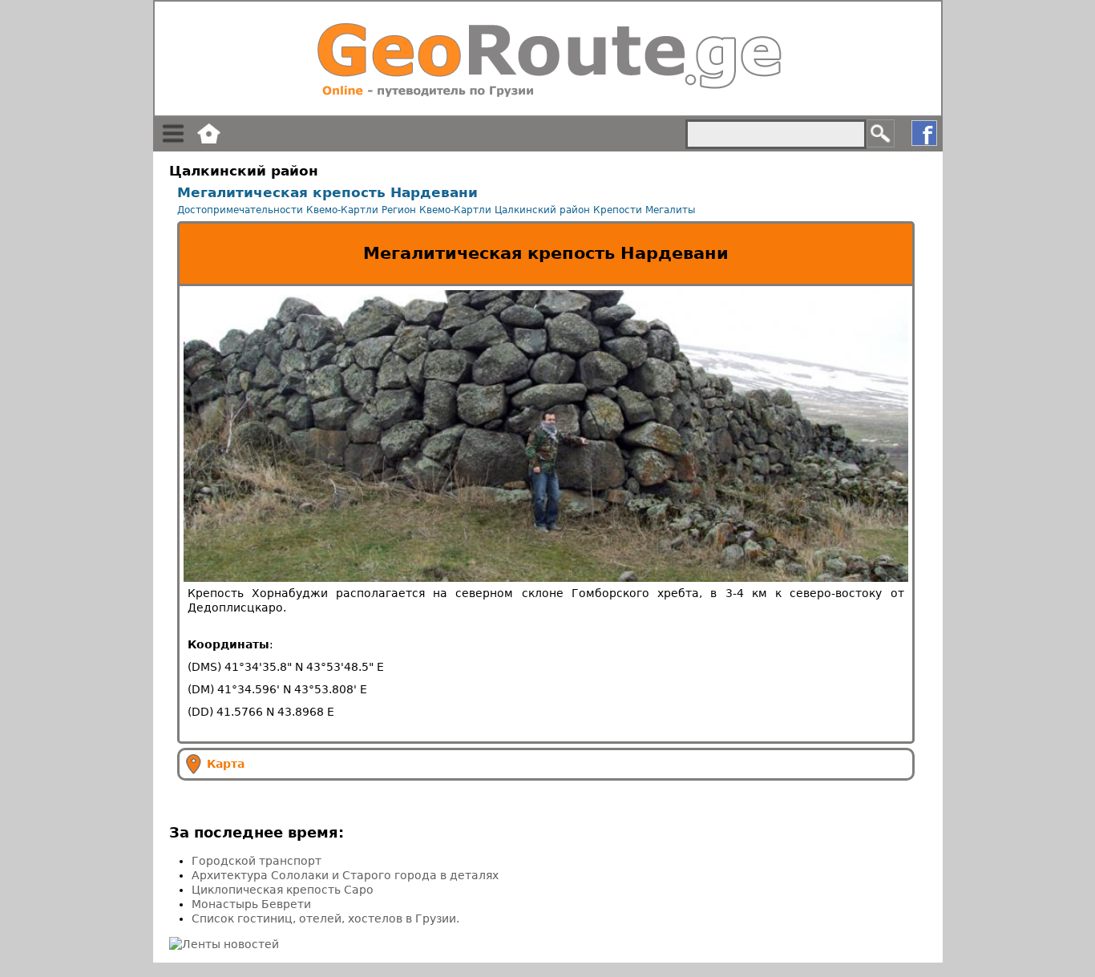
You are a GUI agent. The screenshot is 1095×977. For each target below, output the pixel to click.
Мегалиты (670, 210)
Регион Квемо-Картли (436, 210)
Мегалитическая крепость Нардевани (327, 192)
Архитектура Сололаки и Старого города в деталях (345, 875)
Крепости (617, 210)
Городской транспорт (256, 860)
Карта (225, 763)
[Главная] (548, 58)
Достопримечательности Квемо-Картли (277, 210)
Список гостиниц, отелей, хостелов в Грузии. (325, 918)
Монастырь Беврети (251, 904)
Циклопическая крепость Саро (283, 889)
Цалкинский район (542, 210)
